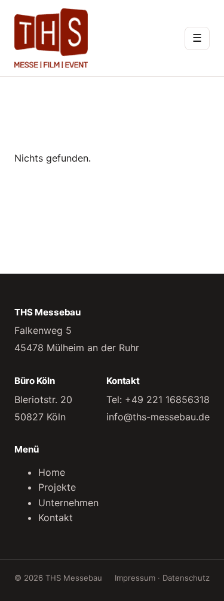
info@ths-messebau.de (158, 417)
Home (51, 472)
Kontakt (55, 517)
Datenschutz (186, 578)
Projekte (57, 487)
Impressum (135, 578)
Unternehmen (68, 503)
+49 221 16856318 (167, 399)
